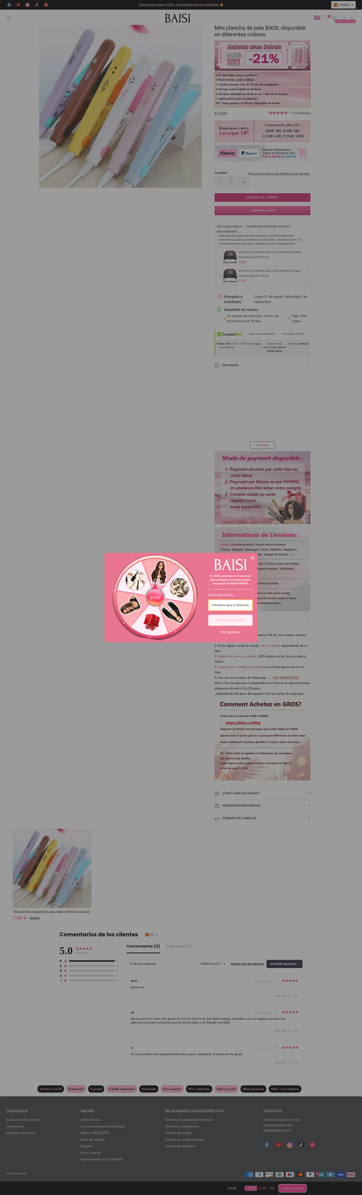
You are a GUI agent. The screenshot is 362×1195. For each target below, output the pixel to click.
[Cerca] (252, 558)
